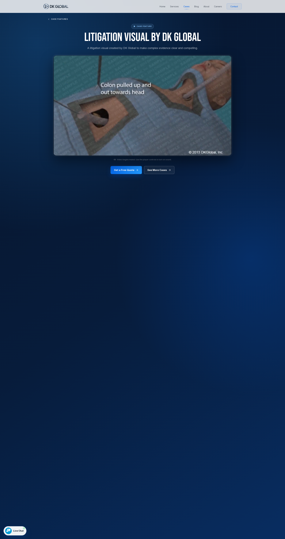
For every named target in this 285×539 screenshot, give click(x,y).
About (206, 6)
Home (162, 6)
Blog (196, 6)
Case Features (59, 19)
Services (174, 6)
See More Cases (157, 170)
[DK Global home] (55, 6)
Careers (218, 6)
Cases (186, 6)
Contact (234, 6)
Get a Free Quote (124, 170)
